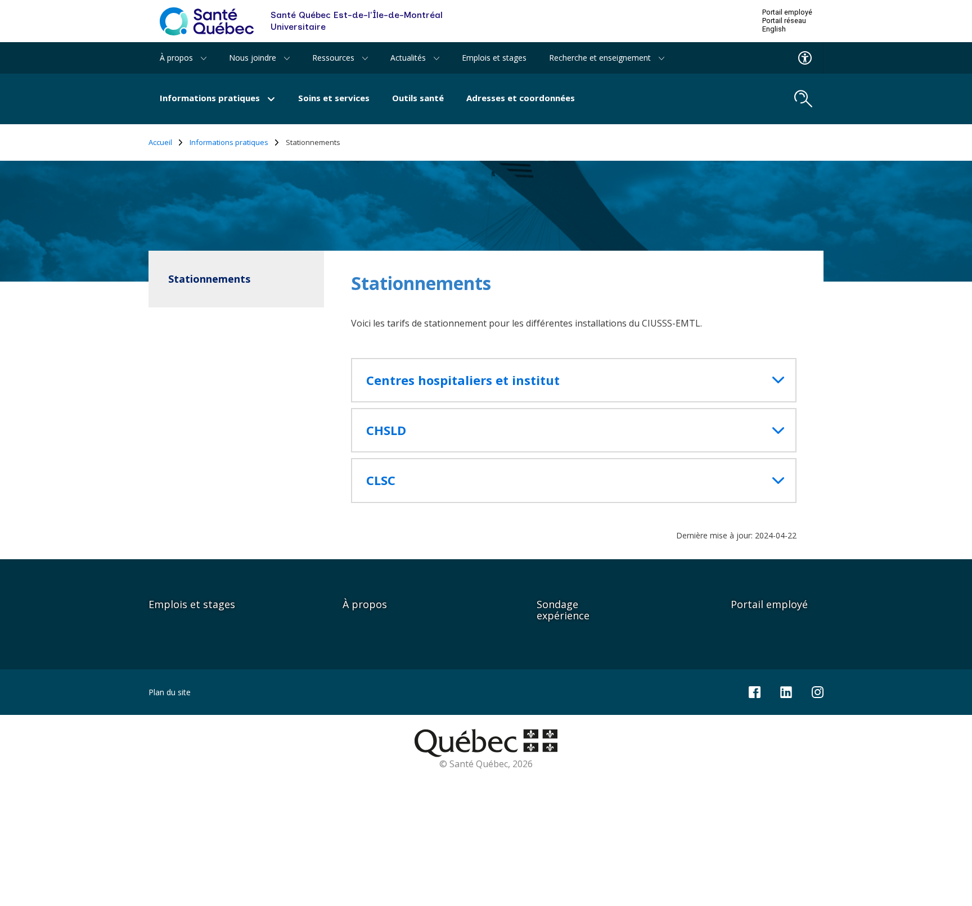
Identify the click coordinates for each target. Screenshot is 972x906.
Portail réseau (784, 21)
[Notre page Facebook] (754, 691)
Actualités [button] (409, 57)
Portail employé (787, 12)
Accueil (160, 142)
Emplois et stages (494, 57)
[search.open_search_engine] (803, 99)
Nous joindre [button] (253, 57)
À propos (365, 604)
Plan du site (169, 692)
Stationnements (209, 279)
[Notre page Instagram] (818, 691)
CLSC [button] (380, 480)
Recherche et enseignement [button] (601, 57)
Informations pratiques (229, 142)
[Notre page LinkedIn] (786, 691)
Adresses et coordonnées (520, 97)
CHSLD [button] (386, 430)
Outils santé (418, 97)
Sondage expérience (563, 610)
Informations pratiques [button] (211, 97)
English (774, 29)
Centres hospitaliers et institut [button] (463, 380)
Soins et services (334, 97)
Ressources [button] (334, 57)
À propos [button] (177, 57)
